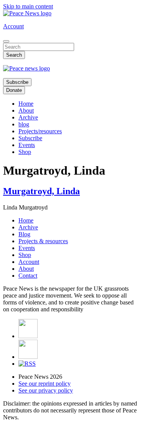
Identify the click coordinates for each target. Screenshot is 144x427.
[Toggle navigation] (6, 41)
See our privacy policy (45, 390)
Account (13, 26)
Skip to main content (28, 6)
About (26, 110)
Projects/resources (40, 131)
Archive (28, 117)
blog (23, 124)
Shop (24, 152)
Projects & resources (43, 241)
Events (26, 145)
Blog (24, 234)
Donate (14, 90)
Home (25, 103)
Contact (27, 275)
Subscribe (17, 82)
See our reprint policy (44, 383)
